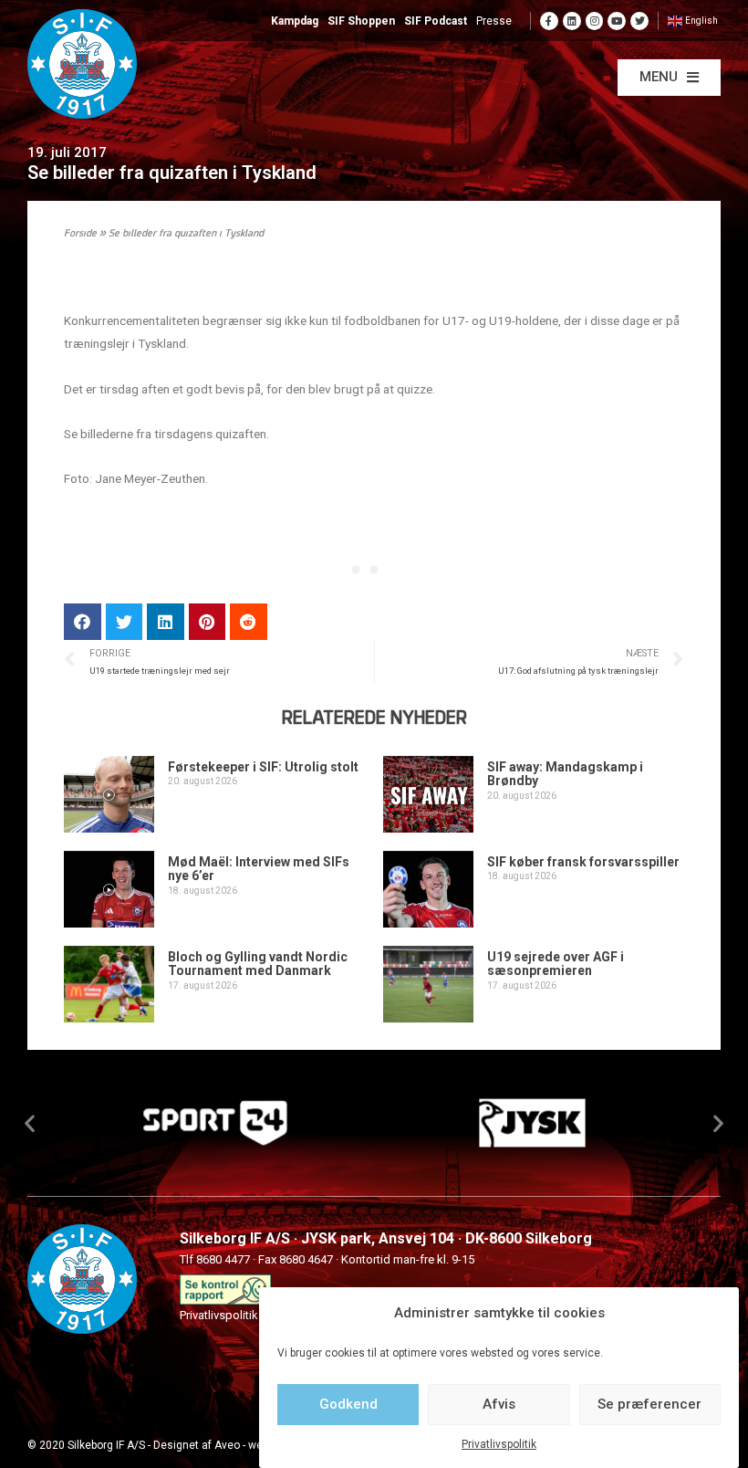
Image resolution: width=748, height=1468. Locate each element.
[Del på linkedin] (165, 622)
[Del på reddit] (248, 622)
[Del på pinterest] (207, 622)
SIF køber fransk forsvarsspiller (583, 862)
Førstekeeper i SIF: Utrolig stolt (263, 767)
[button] (669, 77)
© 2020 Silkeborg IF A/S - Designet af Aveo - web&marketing (176, 1445)
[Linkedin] (572, 21)
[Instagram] (595, 21)
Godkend (348, 1404)
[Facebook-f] (549, 21)
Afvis (499, 1404)
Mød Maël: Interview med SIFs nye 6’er (258, 869)
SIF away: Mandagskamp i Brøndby (565, 774)
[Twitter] (639, 21)
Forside (80, 234)
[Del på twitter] (124, 622)
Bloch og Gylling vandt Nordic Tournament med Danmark (258, 963)
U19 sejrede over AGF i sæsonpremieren (555, 963)
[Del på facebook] (82, 622)
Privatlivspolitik (499, 1444)
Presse (494, 21)
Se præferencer (649, 1404)
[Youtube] (617, 21)
